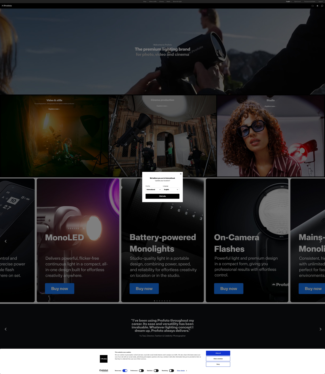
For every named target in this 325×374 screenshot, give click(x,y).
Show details (181, 370)
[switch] (141, 370)
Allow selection (218, 358)
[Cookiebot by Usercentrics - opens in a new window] (103, 370)
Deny (218, 364)
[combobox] (154, 190)
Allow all (218, 353)
